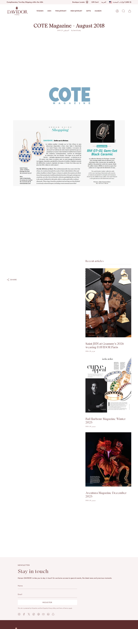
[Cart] (130, 11)
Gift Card (95, 2)
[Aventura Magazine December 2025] (108, 459)
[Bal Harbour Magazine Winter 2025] (108, 385)
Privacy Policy (52, 608)
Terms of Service (63, 608)
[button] (39, 11)
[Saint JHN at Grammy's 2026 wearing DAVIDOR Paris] (108, 302)
